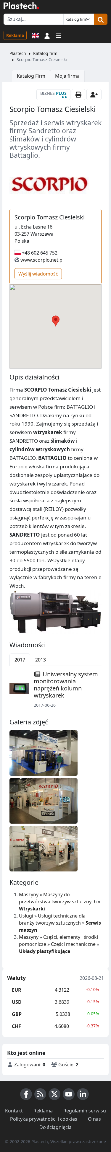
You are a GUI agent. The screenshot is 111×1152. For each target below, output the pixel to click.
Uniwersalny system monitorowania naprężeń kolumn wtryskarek (66, 684)
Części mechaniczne (73, 944)
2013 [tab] (40, 659)
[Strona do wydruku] (78, 94)
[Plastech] (21, 5)
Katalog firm (45, 53)
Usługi (26, 916)
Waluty (16, 978)
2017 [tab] (20, 659)
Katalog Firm (31, 76)
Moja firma (67, 76)
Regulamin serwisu (84, 1110)
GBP (17, 1014)
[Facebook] (26, 1094)
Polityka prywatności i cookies (43, 1119)
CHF (16, 1026)
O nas (94, 1119)
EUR (16, 990)
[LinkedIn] (83, 1094)
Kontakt (14, 1110)
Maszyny (28, 894)
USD (17, 1002)
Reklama (15, 35)
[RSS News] (40, 1094)
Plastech (17, 53)
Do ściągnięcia (55, 1127)
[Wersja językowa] (35, 35)
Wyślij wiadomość (38, 274)
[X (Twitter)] (54, 1094)
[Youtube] (69, 1094)
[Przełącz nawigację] (58, 35)
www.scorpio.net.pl (42, 260)
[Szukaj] (100, 19)
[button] (47, 35)
